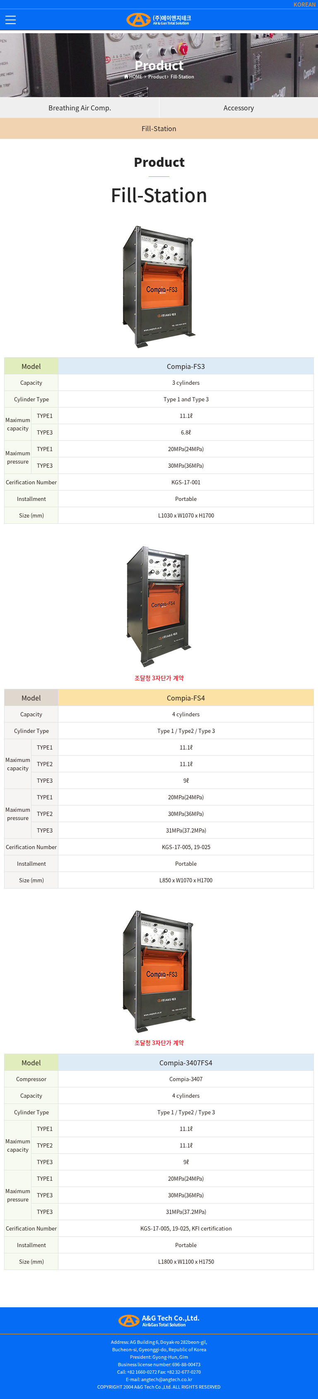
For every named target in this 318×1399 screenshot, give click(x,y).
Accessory (239, 107)
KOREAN (305, 4)
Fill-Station (159, 128)
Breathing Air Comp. (79, 107)
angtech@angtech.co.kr (166, 1379)
